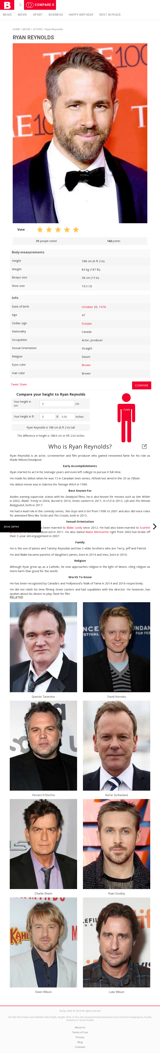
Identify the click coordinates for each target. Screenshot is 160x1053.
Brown (86, 365)
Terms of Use (80, 1032)
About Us (80, 1027)
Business (56, 14)
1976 (102, 307)
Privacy (80, 1037)
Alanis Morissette (97, 532)
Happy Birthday (81, 14)
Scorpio (87, 323)
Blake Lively (74, 527)
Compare (44, 5)
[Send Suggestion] (144, 446)
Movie (22, 14)
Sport (38, 14)
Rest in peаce (110, 14)
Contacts (80, 1047)
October (87, 307)
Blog (80, 1042)
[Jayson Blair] (155, 526)
